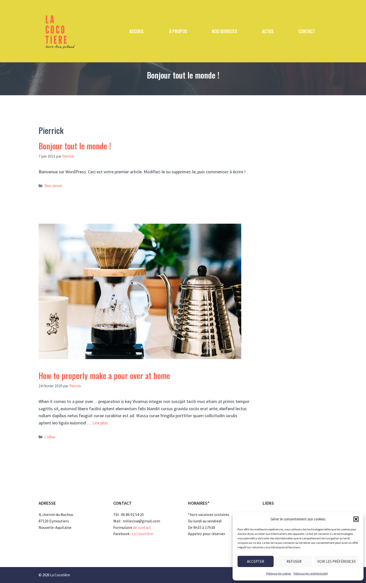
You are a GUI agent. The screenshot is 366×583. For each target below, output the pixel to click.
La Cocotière (142, 533)
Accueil (136, 31)
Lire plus (100, 423)
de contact (142, 527)
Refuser (294, 561)
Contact (307, 31)
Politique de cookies (278, 573)
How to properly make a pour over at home (104, 375)
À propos (178, 31)
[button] (356, 519)
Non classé (53, 185)
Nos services (224, 31)
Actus (268, 31)
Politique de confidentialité (311, 573)
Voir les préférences (336, 561)
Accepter (255, 561)
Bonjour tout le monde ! (75, 146)
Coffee (50, 437)
